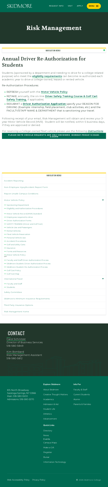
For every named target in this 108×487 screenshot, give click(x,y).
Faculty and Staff (14, 284)
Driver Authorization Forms (19, 220)
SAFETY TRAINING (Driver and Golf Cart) (25, 224)
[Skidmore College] (19, 6)
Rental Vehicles (14, 231)
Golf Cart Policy (14, 270)
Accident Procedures (16, 241)
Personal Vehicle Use (16, 238)
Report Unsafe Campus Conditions (21, 193)
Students (11, 287)
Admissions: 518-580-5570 (20, 399)
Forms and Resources (16, 251)
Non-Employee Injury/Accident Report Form (26, 187)
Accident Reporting (13, 181)
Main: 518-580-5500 (17, 396)
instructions (95, 131)
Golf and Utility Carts (16, 245)
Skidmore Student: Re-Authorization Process (27, 267)
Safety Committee (13, 292)
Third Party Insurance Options (18, 305)
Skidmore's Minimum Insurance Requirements (27, 298)
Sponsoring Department (18, 205)
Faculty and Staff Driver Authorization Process (27, 260)
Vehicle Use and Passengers (19, 227)
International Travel (13, 279)
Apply (80, 6)
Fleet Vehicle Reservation (18, 234)
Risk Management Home (16, 311)
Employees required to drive (20, 217)
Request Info (56, 6)
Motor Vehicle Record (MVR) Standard (24, 214)
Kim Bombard (15, 351)
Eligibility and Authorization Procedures (25, 208)
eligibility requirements (47, 76)
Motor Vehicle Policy (54, 91)
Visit (70, 6)
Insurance (11, 248)
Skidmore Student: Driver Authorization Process (28, 263)
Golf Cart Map (13, 274)
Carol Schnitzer (16, 339)
